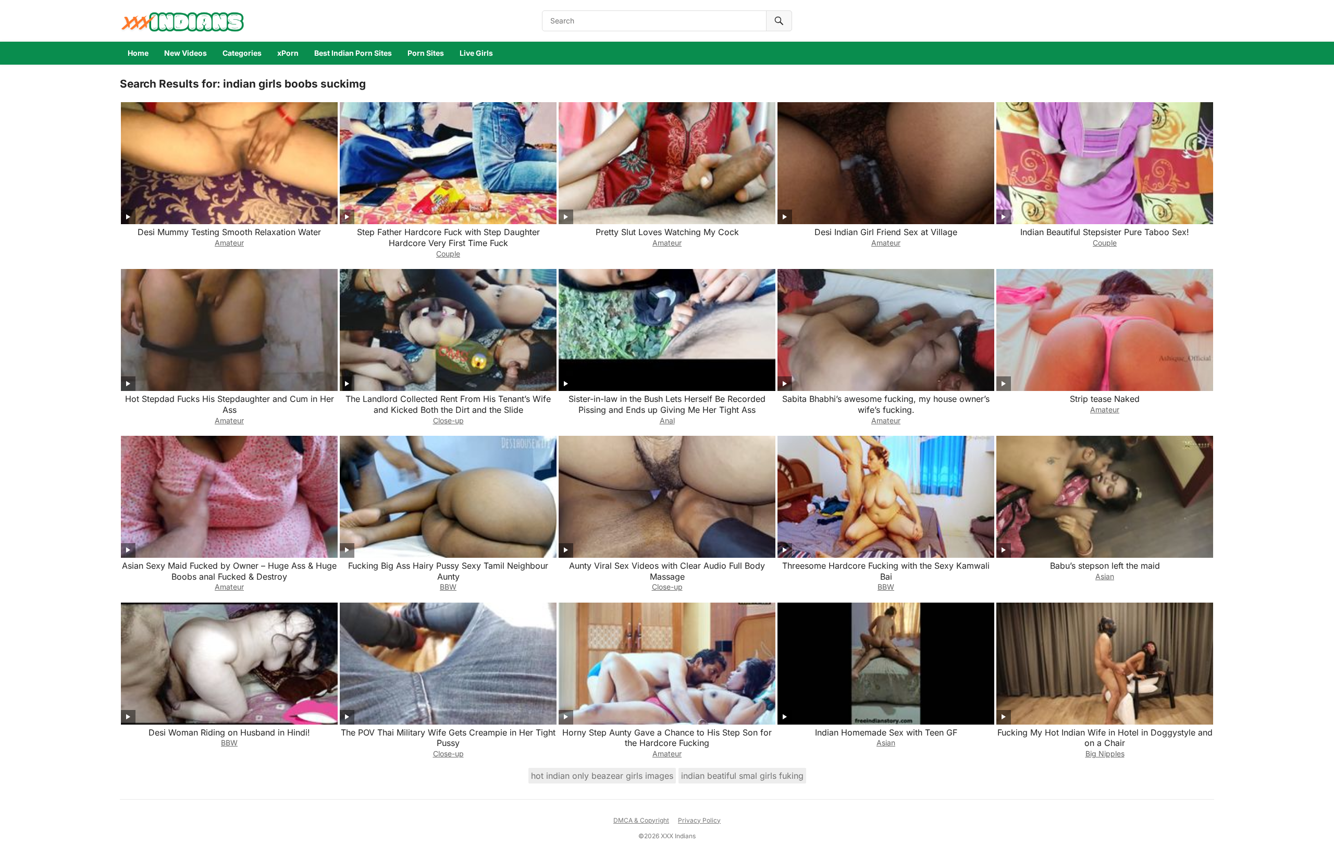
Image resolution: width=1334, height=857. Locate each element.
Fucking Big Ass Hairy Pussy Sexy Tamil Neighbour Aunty (448, 571)
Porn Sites (425, 52)
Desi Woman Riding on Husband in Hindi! (229, 732)
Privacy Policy (699, 820)
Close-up (448, 420)
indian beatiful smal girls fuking (742, 775)
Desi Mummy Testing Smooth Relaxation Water (229, 232)
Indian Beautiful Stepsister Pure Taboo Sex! (1104, 232)
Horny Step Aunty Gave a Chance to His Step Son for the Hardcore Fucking (667, 738)
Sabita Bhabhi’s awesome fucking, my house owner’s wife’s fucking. (886, 404)
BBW (448, 586)
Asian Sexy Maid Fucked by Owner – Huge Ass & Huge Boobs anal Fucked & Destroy (229, 571)
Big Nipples (1105, 753)
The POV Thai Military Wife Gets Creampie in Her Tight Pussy (448, 738)
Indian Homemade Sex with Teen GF (886, 732)
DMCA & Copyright (641, 820)
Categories (242, 52)
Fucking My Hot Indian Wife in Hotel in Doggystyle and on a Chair (1105, 738)
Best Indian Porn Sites (353, 52)
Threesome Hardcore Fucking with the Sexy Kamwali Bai (886, 571)
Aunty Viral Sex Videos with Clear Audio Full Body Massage (667, 571)
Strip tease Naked (1105, 399)
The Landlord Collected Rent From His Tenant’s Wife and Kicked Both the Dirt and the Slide (448, 404)
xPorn (288, 52)
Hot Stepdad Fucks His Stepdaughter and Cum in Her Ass (229, 404)
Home (138, 52)
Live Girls (476, 52)
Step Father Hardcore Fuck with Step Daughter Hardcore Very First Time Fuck (448, 237)
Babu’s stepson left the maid (1105, 565)
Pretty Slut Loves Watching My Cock (667, 232)
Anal (667, 420)
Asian (1104, 576)
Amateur (229, 242)
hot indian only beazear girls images (602, 775)
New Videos (185, 52)
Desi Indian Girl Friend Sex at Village (885, 232)
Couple (448, 253)
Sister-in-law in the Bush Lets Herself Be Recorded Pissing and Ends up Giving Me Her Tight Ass (667, 404)
